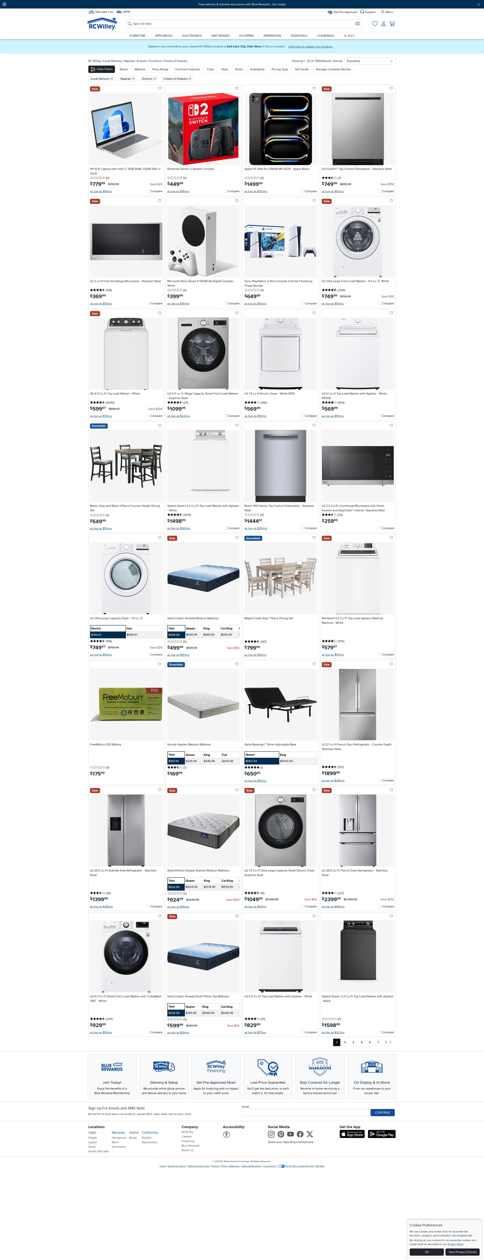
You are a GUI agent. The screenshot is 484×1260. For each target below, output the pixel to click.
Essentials (299, 36)
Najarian (130, 61)
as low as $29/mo (255, 528)
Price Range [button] (160, 69)
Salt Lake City (104, 11)
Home (163, 1166)
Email (245, 1107)
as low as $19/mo (178, 907)
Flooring (246, 36)
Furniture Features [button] (187, 69)
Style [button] (224, 69)
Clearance (325, 36)
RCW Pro (187, 1132)
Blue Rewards (191, 1146)
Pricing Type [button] (280, 69)
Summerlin (119, 1147)
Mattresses (221, 36)
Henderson (119, 1138)
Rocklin (147, 1138)
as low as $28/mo (101, 907)
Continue (382, 1112)
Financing (188, 1141)
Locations (96, 1127)
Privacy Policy (456, 1244)
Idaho (134, 1132)
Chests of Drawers (176, 61)
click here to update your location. (310, 47)
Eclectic (142, 61)
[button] (46, 4)
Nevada (118, 1132)
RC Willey (94, 61)
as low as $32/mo (333, 1032)
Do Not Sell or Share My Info (299, 1166)
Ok (427, 1252)
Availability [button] (257, 69)
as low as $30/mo (255, 191)
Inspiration (272, 36)
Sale (350, 36)
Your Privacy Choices (462, 1252)
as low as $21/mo (255, 907)
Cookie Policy (270, 1166)
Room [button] (239, 69)
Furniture (137, 36)
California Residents (251, 1166)
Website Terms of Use (199, 1166)
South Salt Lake (98, 1151)
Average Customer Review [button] (333, 69)
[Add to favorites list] (160, 88)
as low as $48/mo (333, 907)
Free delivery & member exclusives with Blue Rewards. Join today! (242, 4)
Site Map (320, 1166)
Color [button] (210, 69)
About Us (188, 1150)
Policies (216, 1166)
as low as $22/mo (178, 416)
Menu (389, 12)
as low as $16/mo (101, 191)
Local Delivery (113, 61)
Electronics (192, 36)
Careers (187, 1136)
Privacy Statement (230, 1166)
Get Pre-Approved (345, 12)
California (150, 1132)
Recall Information (177, 1166)
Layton (92, 1142)
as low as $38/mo (333, 780)
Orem (92, 1147)
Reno (115, 1142)
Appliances (163, 36)
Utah (92, 1132)
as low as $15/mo (178, 191)
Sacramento (149, 1142)
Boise (133, 1138)
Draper (92, 1138)
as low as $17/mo (255, 1032)
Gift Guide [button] (302, 69)
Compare (156, 191)
